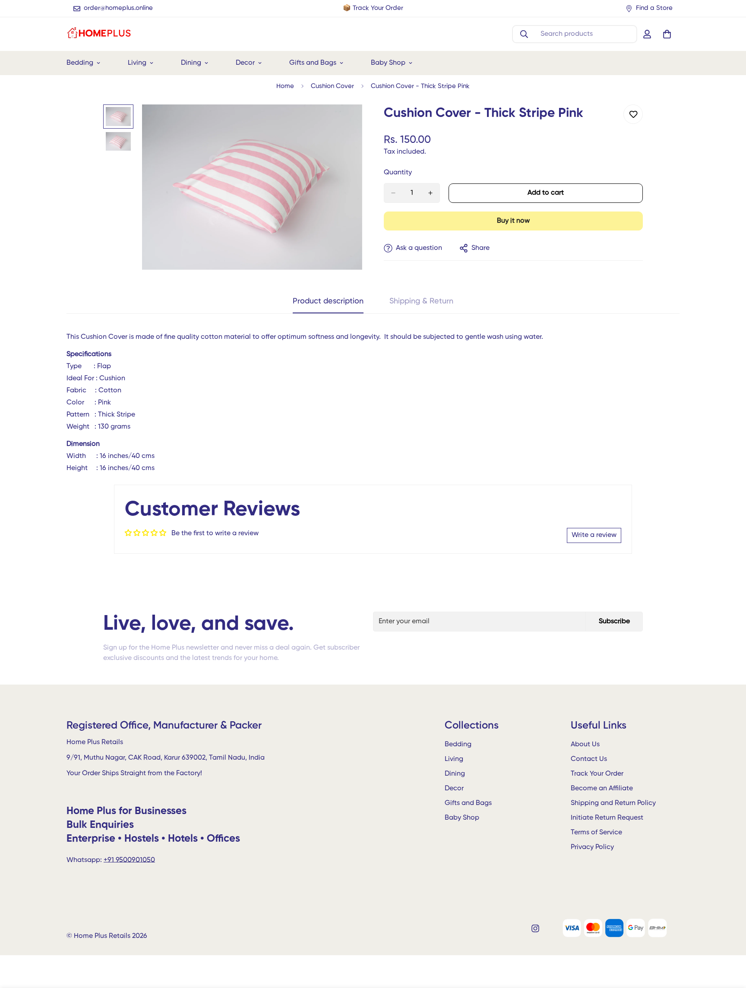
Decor (245, 63)
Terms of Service (596, 833)
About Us (585, 745)
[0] (667, 34)
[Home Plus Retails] (98, 34)
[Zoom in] (344, 123)
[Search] (524, 34)
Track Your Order (597, 774)
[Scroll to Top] (729, 941)
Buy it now (513, 221)
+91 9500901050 (129, 860)
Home (285, 86)
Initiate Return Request (607, 818)
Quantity (398, 172)
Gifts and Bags (312, 63)
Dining (191, 63)
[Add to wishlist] (633, 114)
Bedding (79, 63)
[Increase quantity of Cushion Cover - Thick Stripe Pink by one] (430, 192)
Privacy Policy (592, 847)
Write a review (594, 535)
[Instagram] (535, 928)
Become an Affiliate (602, 789)
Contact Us (589, 759)
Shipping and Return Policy (613, 803)
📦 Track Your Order (373, 8)
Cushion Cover (332, 86)
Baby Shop (388, 63)
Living (137, 63)
